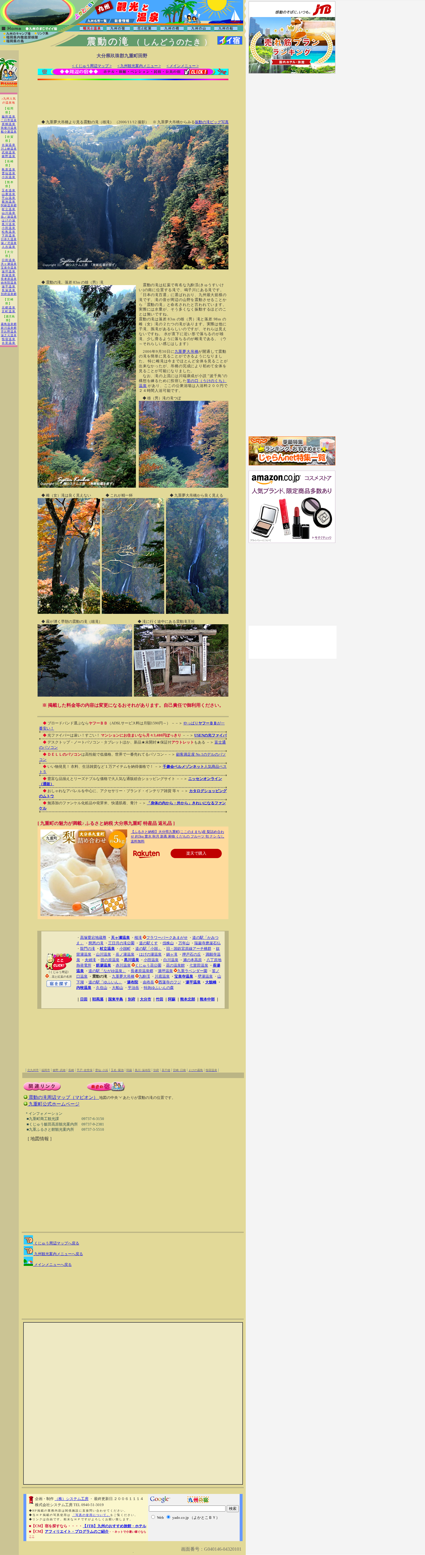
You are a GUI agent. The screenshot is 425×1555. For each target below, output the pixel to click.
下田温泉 (9, 235)
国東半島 (115, 999)
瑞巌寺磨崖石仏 (207, 943)
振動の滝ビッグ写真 (212, 122)
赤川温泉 (123, 965)
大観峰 (211, 982)
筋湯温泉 (9, 275)
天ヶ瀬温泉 (9, 263)
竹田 (159, 999)
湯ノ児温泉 (9, 243)
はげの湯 (9, 220)
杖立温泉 (9, 209)
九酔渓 (144, 976)
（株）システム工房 (71, 1499)
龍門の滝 (87, 948)
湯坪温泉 (9, 271)
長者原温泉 (9, 278)
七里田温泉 (198, 965)
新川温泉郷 (9, 327)
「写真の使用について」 (91, 1515)
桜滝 (138, 937)
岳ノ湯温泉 (9, 216)
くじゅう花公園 (148, 965)
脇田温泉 (9, 116)
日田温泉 (9, 260)
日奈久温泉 (9, 239)
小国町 (125, 948)
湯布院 (132, 982)
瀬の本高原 (192, 960)
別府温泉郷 (9, 293)
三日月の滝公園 (121, 943)
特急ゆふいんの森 (159, 987)
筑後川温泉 (9, 127)
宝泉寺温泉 (9, 267)
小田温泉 (9, 228)
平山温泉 (9, 197)
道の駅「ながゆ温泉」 (107, 971)
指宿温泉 (9, 339)
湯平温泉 (9, 286)
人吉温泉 (9, 246)
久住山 (101, 987)
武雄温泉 (9, 152)
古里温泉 (9, 342)
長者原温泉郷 (142, 971)
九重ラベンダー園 (192, 971)
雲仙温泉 (9, 173)
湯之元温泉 (9, 335)
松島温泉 (9, 231)
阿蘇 (171, 999)
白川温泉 (170, 960)
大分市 (145, 999)
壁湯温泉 (205, 976)
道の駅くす (148, 943)
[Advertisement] (133, 96)
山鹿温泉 (9, 194)
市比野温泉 (9, 331)
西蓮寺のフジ (169, 982)
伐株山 (168, 943)
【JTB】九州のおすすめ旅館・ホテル (114, 1526)
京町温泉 (9, 311)
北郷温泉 (9, 307)
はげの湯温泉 (150, 954)
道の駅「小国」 (148, 948)
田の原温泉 (110, 960)
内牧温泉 (83, 987)
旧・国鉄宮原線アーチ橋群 (188, 948)
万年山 (184, 943)
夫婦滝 (90, 960)
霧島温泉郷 (9, 324)
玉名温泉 (9, 190)
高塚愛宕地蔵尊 (93, 937)
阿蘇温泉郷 (9, 205)
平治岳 (133, 987)
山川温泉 (9, 212)
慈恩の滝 (96, 943)
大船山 (117, 987)
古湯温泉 (9, 144)
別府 (131, 999)
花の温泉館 (175, 965)
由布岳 (148, 982)
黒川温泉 (9, 224)
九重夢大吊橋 (187, 351)
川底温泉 (162, 976)
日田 (84, 999)
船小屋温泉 (9, 131)
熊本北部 (187, 999)
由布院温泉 (9, 282)
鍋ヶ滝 (172, 954)
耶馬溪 (98, 999)
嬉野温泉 (9, 156)
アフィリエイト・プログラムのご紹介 (77, 1531)
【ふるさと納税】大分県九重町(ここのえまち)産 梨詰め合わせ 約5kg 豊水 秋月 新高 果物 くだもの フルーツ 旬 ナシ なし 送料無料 (177, 837)
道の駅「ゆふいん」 (105, 982)
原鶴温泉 (9, 124)
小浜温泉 (9, 177)
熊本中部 (207, 999)
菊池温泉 (9, 201)
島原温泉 (9, 169)
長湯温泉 (9, 290)
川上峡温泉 (9, 148)
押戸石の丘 (191, 954)
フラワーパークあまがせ (167, 937)
